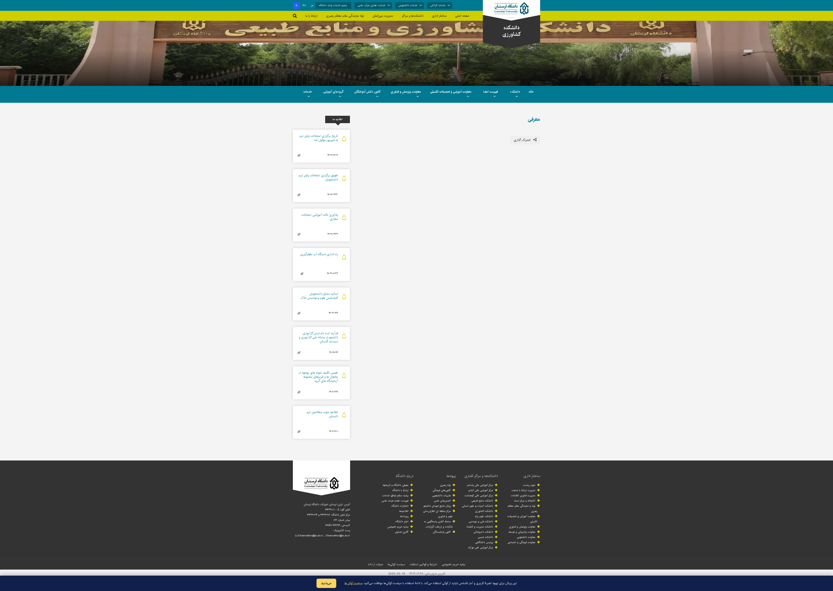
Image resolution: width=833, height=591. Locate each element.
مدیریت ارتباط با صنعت (523, 490)
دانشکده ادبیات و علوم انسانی (477, 506)
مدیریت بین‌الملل (383, 15)
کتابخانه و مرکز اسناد (524, 501)
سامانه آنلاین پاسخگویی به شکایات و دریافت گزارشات (438, 524)
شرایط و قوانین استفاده (423, 564)
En (304, 5)
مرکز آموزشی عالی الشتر (480, 490)
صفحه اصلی (462, 15)
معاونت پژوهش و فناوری (522, 527)
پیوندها (451, 476)
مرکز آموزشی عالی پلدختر (480, 485)
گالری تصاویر (401, 532)
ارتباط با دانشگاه (400, 490)
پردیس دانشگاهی (484, 542)
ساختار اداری (531, 476)
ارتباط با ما (311, 15)
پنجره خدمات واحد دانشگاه (333, 5)
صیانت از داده (375, 564)
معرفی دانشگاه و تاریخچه (395, 485)
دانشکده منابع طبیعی (482, 501)
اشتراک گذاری (522, 140)
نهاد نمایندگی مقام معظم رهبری (345, 15)
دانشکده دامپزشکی (483, 532)
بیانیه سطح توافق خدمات (395, 495)
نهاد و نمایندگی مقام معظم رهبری (522, 508)
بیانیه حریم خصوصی (397, 527)
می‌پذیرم (326, 583)
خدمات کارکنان (438, 5)
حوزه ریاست (529, 485)
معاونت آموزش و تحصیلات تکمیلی (522, 519)
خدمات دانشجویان (407, 5)
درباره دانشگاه (404, 476)
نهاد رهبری (445, 485)
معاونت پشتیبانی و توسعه (521, 532)
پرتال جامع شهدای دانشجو (437, 506)
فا (296, 5)
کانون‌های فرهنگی (442, 490)
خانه (531, 91)
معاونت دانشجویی (526, 537)
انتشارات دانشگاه (399, 506)
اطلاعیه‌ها (403, 511)
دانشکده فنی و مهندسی (481, 521)
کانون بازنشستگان (442, 532)
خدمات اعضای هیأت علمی (371, 5)
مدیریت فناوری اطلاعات (523, 495)
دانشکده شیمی (485, 537)
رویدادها (404, 516)
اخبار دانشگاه (401, 521)
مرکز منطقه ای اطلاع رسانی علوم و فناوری (438, 513)
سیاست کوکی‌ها (396, 564)
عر (312, 5)
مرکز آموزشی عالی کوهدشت (478, 495)
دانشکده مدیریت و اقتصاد (479, 527)
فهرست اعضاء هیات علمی (395, 501)
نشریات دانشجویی (441, 495)
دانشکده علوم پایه (484, 516)
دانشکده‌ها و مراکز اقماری (481, 476)
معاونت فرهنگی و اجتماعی (521, 542)
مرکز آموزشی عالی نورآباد (480, 547)
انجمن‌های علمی (442, 501)
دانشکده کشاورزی (484, 511)
